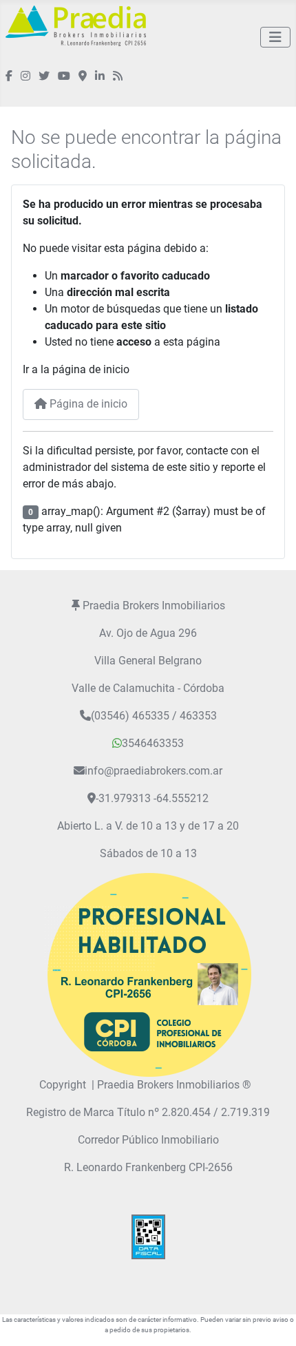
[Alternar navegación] (275, 37)
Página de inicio (87, 403)
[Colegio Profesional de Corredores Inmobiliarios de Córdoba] (148, 973)
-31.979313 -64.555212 (152, 798)
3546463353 (153, 743)
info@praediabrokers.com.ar (153, 770)
